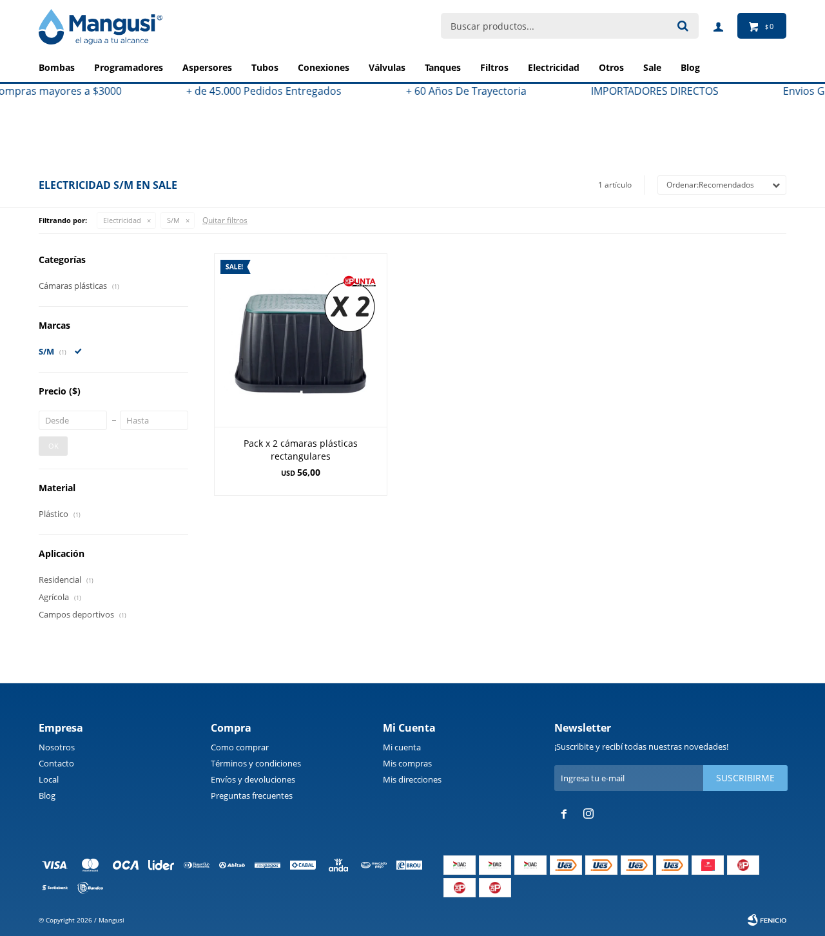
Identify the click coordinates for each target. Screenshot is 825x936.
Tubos (264, 67)
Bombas (57, 67)
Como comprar (240, 747)
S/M (173, 220)
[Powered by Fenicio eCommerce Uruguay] (767, 920)
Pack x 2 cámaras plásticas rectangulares (301, 449)
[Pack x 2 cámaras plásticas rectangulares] (300, 340)
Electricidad (553, 67)
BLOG (690, 67)
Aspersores (207, 67)
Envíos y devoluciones (253, 779)
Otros (611, 67)
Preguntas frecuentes (252, 795)
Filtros (494, 67)
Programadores (128, 67)
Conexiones (323, 67)
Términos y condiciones (256, 763)
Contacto (56, 763)
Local (49, 779)
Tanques (443, 67)
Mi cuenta (402, 747)
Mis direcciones (412, 779)
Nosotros (57, 747)
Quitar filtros (225, 220)
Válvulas (387, 67)
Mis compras (407, 763)
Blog (47, 795)
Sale (652, 67)
